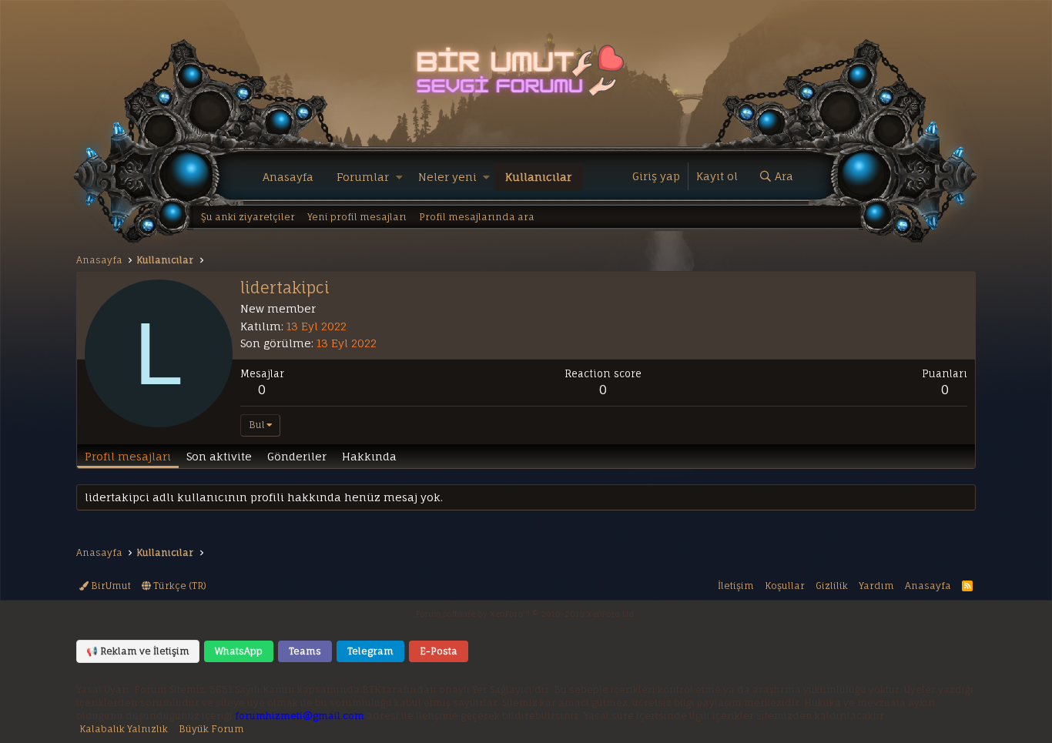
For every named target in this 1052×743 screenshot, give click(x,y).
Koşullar (785, 585)
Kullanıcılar (538, 176)
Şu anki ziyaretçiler (248, 217)
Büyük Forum (211, 729)
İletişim (736, 585)
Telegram (370, 651)
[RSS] (967, 585)
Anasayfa (288, 176)
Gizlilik (832, 585)
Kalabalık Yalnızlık (123, 729)
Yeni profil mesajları (357, 217)
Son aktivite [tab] (219, 456)
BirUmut (110, 585)
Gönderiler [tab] (297, 456)
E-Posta (438, 651)
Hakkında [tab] (369, 456)
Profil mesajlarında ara (476, 217)
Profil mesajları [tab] (128, 456)
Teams (305, 651)
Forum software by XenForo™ (526, 613)
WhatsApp (239, 651)
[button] (399, 177)
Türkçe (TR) (178, 585)
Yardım (876, 585)
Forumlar (363, 176)
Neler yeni (447, 176)
